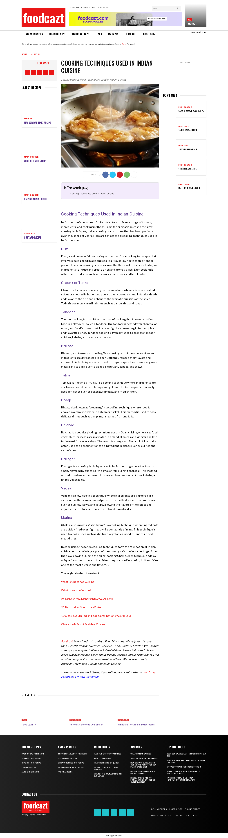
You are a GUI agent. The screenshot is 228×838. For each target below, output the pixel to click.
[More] (134, 175)
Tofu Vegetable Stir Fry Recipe (72, 754)
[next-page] (170, 201)
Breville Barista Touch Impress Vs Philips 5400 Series (183, 772)
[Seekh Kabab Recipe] (169, 167)
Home (24, 54)
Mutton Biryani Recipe (189, 187)
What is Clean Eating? (140, 754)
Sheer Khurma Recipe (188, 149)
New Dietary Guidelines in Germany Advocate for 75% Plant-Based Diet (143, 765)
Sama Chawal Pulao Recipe (191, 110)
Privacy (25, 814)
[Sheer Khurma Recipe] (169, 147)
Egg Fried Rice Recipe (67, 758)
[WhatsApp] (127, 175)
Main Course (31, 157)
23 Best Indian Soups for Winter (81, 607)
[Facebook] (27, 72)
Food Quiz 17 (192, 23)
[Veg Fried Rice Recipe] (39, 142)
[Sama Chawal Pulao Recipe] (169, 109)
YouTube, (149, 672)
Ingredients (75, 720)
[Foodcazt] (33, 63)
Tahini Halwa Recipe (187, 129)
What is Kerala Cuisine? (76, 590)
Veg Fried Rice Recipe (35, 161)
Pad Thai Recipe (65, 772)
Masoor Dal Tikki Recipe (37, 123)
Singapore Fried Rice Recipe (71, 763)
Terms (124, 44)
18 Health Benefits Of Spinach (86, 724)
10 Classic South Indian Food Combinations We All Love (96, 615)
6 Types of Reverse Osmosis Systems (184, 767)
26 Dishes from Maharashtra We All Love (87, 598)
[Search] (178, 8)
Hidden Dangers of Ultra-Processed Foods (142, 772)
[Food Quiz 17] (195, 15)
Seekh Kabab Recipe (187, 168)
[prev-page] (165, 201)
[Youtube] (51, 72)
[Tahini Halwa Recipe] (169, 128)
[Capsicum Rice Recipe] (39, 180)
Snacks (28, 119)
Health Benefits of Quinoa (106, 763)
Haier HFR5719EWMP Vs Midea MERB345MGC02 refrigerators (181, 779)
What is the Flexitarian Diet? (144, 758)
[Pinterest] (39, 72)
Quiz (189, 19)
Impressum (41, 814)
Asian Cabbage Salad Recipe (71, 767)
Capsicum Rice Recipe (35, 199)
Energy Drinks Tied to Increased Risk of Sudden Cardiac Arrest (142, 780)
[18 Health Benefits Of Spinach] (90, 710)
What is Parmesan (102, 758)
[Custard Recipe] (39, 218)
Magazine (35, 54)
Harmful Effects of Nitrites (107, 754)
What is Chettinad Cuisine (77, 581)
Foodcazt (43, 63)
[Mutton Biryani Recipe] (169, 186)
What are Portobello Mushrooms (136, 724)
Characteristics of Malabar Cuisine (83, 624)
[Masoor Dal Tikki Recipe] (39, 104)
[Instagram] (33, 72)
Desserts (29, 233)
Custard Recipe (32, 237)
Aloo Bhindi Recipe (30, 772)
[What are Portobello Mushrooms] (138, 710)
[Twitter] (45, 72)
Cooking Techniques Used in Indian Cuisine (92, 193)
